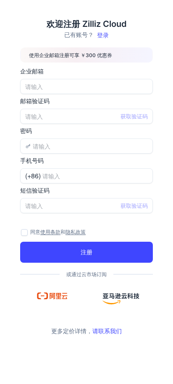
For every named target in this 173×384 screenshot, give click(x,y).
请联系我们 (107, 330)
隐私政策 (76, 232)
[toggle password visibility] (145, 146)
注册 (86, 252)
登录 (103, 35)
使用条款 (50, 232)
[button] (52, 295)
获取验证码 (134, 116)
